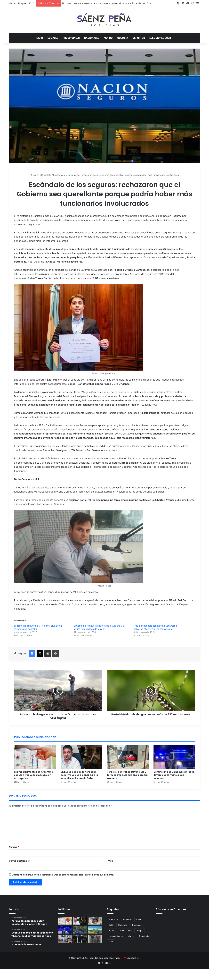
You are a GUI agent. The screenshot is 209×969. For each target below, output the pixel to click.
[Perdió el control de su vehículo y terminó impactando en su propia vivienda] (128, 757)
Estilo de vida (126, 930)
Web (110, 860)
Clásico (139, 919)
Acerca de (113, 919)
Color (111, 925)
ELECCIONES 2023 (160, 37)
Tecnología (144, 936)
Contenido (137, 925)
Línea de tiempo (116, 936)
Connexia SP (133, 958)
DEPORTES (139, 37)
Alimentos (127, 919)
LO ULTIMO (45, 175)
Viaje (111, 941)
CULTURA (122, 37)
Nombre (14, 847)
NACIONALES (91, 37)
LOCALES (53, 37)
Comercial (123, 925)
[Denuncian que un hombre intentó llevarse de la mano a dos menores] (174, 757)
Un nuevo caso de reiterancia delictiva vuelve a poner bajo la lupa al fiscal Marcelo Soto (79, 775)
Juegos (139, 930)
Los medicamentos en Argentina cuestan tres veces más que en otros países (33, 775)
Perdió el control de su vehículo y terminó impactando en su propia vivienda (101, 3)
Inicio (39, 37)
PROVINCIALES (71, 37)
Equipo (112, 930)
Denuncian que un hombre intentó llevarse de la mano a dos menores (173, 775)
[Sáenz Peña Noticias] (104, 19)
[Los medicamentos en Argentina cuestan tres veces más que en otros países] (35, 757)
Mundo (131, 936)
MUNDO (108, 37)
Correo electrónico (19, 860)
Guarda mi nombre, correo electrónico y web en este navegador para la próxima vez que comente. (63, 874)
